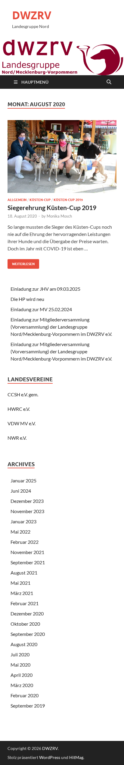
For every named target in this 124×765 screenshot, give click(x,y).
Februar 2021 (25, 603)
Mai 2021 (20, 583)
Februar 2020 (25, 695)
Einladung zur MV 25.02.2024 (41, 309)
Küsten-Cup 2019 (68, 200)
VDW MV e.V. (22, 423)
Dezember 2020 (27, 613)
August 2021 (24, 572)
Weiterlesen (21, 262)
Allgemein (17, 200)
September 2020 (28, 634)
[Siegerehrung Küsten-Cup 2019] (62, 158)
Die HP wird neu (27, 299)
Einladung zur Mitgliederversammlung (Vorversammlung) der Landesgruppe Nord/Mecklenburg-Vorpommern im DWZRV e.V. (61, 327)
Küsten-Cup (40, 200)
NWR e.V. (17, 438)
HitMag (76, 757)
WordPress (49, 757)
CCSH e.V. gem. (23, 394)
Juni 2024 (21, 491)
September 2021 (28, 562)
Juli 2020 (20, 654)
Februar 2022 (25, 542)
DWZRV (31, 15)
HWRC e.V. (19, 409)
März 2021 (22, 593)
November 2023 (27, 511)
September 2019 (28, 705)
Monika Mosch (59, 216)
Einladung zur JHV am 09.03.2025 (45, 289)
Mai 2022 (20, 531)
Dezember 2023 (27, 501)
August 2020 (24, 644)
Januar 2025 (23, 480)
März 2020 (22, 685)
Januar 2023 (23, 521)
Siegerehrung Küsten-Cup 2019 (52, 207)
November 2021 (27, 552)
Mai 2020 (20, 664)
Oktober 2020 (25, 624)
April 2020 (22, 675)
